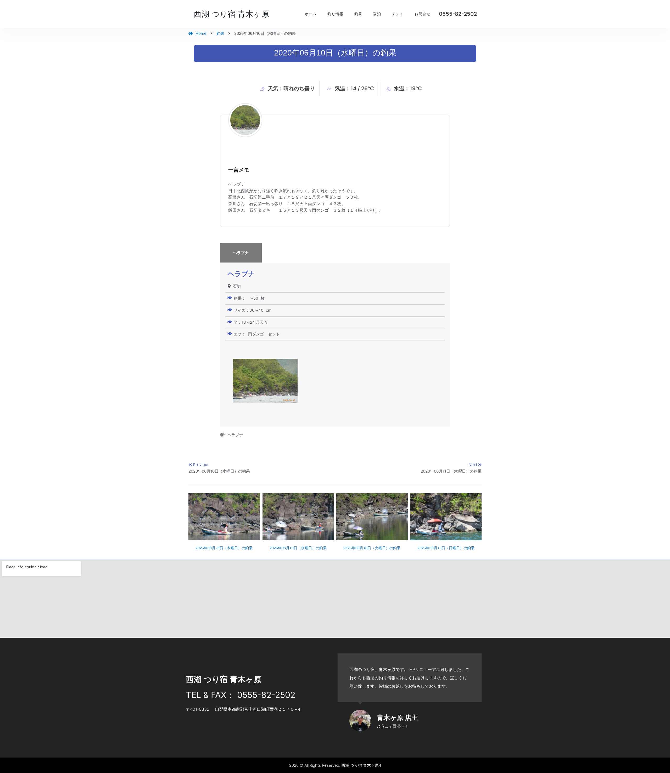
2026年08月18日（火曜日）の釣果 (371, 548)
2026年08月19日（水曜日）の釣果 (298, 548)
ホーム (311, 14)
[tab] (335, 253)
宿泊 (377, 14)
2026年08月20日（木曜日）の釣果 (224, 548)
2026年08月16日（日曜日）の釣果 (445, 548)
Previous (201, 464)
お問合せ (423, 14)
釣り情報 (335, 14)
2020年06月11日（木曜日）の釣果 (451, 471)
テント (398, 14)
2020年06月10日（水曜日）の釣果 (219, 471)
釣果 (358, 14)
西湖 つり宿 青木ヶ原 (231, 14)
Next (473, 464)
